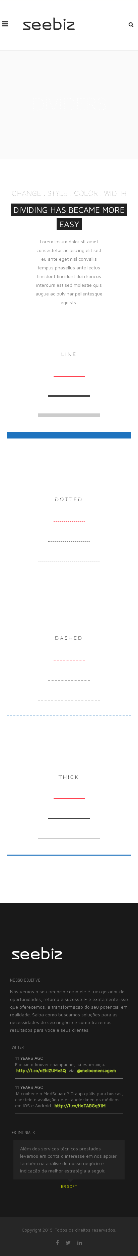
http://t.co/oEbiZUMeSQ (41, 1070)
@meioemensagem (96, 1070)
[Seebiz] (48, 23)
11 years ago (29, 1058)
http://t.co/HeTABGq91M (80, 1105)
